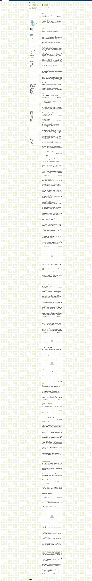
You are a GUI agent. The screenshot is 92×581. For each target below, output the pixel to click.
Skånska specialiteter (47, 122)
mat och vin (61, 439)
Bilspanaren (32, 55)
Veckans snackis (46, 383)
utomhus (61, 246)
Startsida (54, 573)
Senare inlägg (43, 573)
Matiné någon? (46, 290)
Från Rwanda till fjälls (33, 53)
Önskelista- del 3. (46, 250)
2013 (31, 14)
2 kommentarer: (60, 571)
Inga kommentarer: (60, 16)
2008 (31, 20)
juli (31, 28)
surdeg (31, 38)
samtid (31, 34)
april (31, 30)
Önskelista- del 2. (46, 335)
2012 (31, 15)
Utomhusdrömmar (46, 532)
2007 (31, 21)
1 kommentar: (60, 399)
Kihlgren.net (32, 3)
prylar (61, 153)
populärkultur (60, 419)
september (32, 22)
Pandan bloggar (33, 50)
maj (31, 29)
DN (61, 21)
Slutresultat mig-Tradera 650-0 (48, 403)
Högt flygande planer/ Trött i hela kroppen (50, 156)
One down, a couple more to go (48, 141)
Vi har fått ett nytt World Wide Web (49, 413)
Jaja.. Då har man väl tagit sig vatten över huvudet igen (52, 552)
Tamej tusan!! (46, 526)
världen (61, 26)
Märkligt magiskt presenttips (48, 501)
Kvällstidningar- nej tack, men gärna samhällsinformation (52, 101)
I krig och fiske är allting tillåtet (48, 179)
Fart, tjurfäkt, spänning (47, 28)
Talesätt (45, 118)
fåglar (31, 39)
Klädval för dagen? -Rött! (47, 9)
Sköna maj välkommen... (47, 461)
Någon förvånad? (46, 20)
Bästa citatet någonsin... (47, 281)
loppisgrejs (59, 153)
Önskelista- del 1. (46, 357)
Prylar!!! (45, 319)
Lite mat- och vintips (47, 422)
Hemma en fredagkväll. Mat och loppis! (50, 484)
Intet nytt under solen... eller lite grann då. (50, 441)
